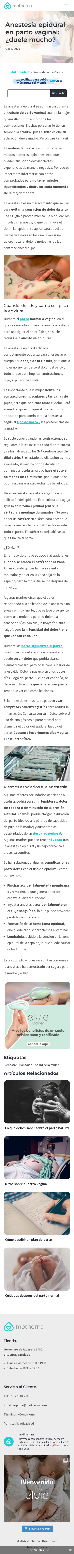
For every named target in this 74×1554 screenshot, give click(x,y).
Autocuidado (21, 72)
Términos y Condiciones (20, 1414)
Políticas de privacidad (19, 1423)
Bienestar (10, 1065)
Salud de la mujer (47, 1065)
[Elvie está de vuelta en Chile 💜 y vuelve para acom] (37, 1488)
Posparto (26, 1065)
